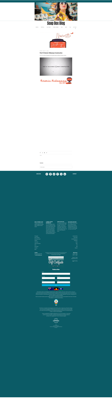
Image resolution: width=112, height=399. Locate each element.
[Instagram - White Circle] (47, 133)
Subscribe (36, 207)
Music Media (75, 197)
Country (58, 240)
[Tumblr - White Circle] (61, 133)
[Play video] (56, 66)
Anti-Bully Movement (74, 198)
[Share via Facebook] (40, 112)
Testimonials (36, 201)
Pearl (75, 220)
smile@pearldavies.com (38, 214)
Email (43, 231)
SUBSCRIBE (38, 133)
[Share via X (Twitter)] (42, 112)
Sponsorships (36, 205)
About (35, 204)
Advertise (76, 207)
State (43, 240)
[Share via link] (46, 112)
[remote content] (56, 96)
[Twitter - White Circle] (54, 133)
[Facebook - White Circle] (50, 133)
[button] (56, 11)
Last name (58, 235)
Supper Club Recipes (38, 202)
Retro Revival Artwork (37, 198)
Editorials (36, 200)
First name (43, 235)
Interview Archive (75, 195)
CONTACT (75, 133)
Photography (36, 195)
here (76, 187)
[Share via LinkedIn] (44, 112)
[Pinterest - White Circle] (57, 133)
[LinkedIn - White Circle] (64, 133)
